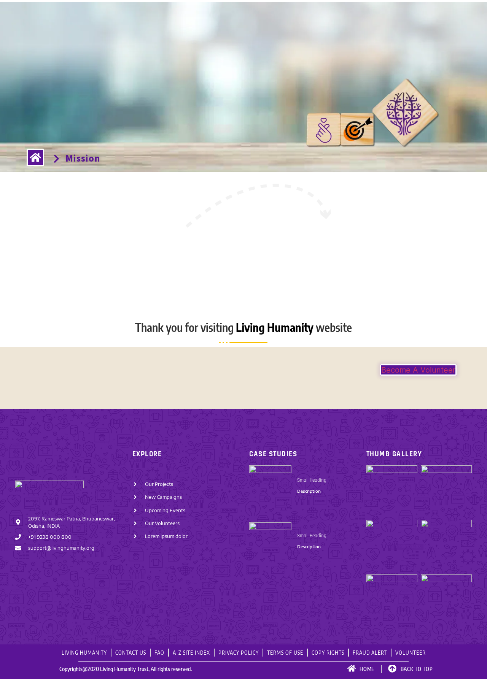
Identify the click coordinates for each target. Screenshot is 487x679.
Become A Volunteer (418, 369)
